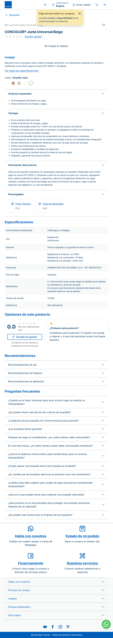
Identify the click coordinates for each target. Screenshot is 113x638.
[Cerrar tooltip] (79, 13)
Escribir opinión (33, 36)
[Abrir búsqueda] (45, 4)
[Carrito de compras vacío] (97, 4)
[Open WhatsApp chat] (106, 624)
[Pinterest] (68, 626)
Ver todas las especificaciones (21, 70)
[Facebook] (52, 626)
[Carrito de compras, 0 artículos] (97, 4)
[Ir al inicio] (8, 4)
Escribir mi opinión (26, 336)
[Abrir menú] (104, 4)
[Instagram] (60, 626)
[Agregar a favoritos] (104, 25)
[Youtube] (45, 626)
